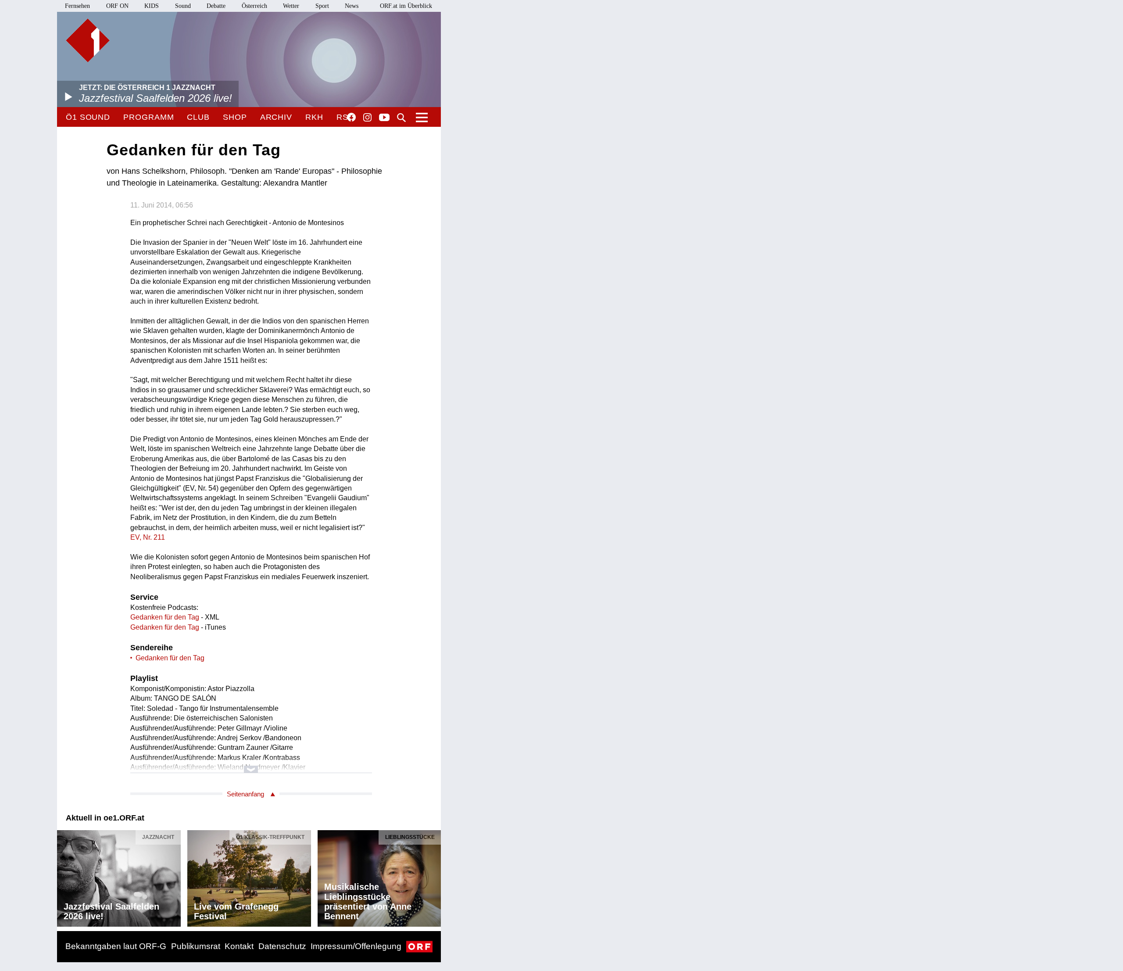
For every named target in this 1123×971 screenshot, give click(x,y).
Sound (183, 6)
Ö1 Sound (88, 117)
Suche (401, 117)
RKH (314, 117)
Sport (322, 6)
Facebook (351, 117)
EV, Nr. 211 (147, 537)
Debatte (216, 6)
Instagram (367, 117)
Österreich (254, 6)
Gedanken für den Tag (164, 617)
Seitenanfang (245, 794)
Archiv (276, 117)
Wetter (291, 6)
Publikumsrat (195, 946)
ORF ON (117, 6)
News (351, 6)
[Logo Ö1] (88, 40)
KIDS (151, 6)
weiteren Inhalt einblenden (251, 765)
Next (434, 876)
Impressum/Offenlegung (356, 946)
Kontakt (239, 946)
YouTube (384, 118)
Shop (235, 117)
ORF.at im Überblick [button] (406, 6)
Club (198, 117)
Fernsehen (77, 6)
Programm (148, 117)
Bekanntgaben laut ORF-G (115, 946)
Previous (64, 876)
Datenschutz (282, 946)
